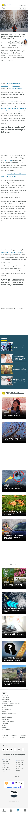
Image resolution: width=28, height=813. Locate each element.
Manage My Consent (7, 705)
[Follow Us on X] (23, 750)
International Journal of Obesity (11, 252)
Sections (21, 8)
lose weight (16, 86)
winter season (12, 101)
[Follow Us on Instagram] (7, 750)
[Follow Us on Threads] (19, 750)
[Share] (2, 42)
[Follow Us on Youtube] (11, 750)
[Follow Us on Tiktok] (15, 750)
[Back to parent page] (5, 7)
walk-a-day (8, 160)
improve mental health (16, 88)
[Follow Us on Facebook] (3, 750)
